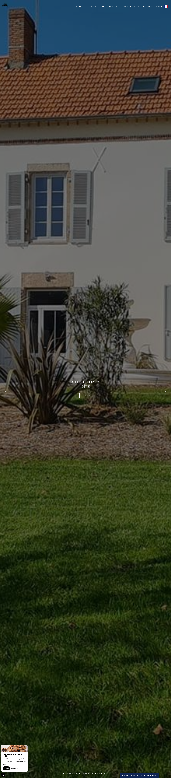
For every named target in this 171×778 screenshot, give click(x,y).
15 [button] (88, 773)
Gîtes (104, 6)
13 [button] (85, 773)
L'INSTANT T (79, 6)
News (143, 6)
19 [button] (95, 773)
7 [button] (74, 773)
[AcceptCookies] (3, 775)
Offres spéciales (115, 6)
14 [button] (86, 773)
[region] (14, 758)
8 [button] (76, 773)
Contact (150, 6)
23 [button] (102, 773)
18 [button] (94, 773)
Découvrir (85, 395)
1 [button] (63, 773)
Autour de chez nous (132, 6)
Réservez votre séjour (139, 775)
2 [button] (65, 773)
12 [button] (83, 773)
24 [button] (104, 773)
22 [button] (101, 773)
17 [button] (92, 773)
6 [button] (72, 773)
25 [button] (106, 773)
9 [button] (78, 773)
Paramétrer (14, 768)
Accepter (6, 768)
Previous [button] (5, 389)
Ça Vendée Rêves (91, 6)
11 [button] (81, 773)
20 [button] (97, 773)
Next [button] (165, 389)
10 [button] (79, 773)
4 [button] (69, 773)
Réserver (158, 6)
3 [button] (67, 773)
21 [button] (99, 773)
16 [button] (90, 773)
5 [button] (70, 773)
